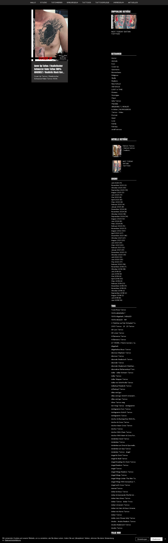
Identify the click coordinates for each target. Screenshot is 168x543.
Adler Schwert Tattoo (125, 373)
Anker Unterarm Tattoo (120, 505)
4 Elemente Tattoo (118, 336)
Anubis (113, 521)
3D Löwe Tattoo (117, 333)
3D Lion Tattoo (117, 330)
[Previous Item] (115, 21)
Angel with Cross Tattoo (120, 485)
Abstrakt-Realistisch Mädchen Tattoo (123, 366)
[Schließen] (165, 539)
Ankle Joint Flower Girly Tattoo (123, 518)
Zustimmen (156, 539)
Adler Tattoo (116, 376)
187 (125, 320)
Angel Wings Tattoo (119, 475)
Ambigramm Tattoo (119, 416)
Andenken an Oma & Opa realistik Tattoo (123, 445)
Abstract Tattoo (117, 356)
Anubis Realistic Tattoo (127, 521)
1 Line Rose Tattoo (118, 310)
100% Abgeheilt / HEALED (121, 316)
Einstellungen (142, 539)
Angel (128, 452)
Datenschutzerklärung (13, 540)
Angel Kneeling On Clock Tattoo (123, 462)
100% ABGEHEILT (118, 313)
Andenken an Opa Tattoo (121, 449)
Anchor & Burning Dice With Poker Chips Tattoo (123, 419)
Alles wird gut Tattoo (119, 399)
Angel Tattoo (116, 468)
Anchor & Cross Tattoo (120, 422)
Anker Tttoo (128, 502)
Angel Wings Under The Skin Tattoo (123, 478)
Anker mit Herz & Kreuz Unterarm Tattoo (123, 508)
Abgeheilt (114, 346)
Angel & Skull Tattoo (119, 459)
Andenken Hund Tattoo (120, 439)
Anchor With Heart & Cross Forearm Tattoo (123, 435)
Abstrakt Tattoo (117, 363)
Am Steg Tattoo (117, 406)
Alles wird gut (116, 392)
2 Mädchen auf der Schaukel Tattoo (123, 323)
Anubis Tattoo (116, 528)
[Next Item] (133, 21)
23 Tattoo (130, 326)
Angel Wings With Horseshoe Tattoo (123, 482)
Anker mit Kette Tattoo (120, 511)
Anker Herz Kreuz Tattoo (120, 498)
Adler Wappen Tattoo (119, 379)
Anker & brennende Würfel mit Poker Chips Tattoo (123, 495)
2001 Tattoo (116, 326)
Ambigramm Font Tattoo (121, 409)
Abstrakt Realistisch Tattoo (121, 359)
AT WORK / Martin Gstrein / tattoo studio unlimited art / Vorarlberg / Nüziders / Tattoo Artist (123, 343)
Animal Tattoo (117, 488)
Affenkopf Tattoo (118, 389)
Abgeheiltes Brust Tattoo (121, 349)
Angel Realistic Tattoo (119, 465)
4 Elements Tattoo (118, 339)
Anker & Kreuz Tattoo (119, 492)
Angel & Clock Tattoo (119, 455)
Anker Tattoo (116, 502)
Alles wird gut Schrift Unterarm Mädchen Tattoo (123, 396)
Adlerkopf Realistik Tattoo (121, 386)
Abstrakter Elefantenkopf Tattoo (123, 369)
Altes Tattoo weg (118, 402)
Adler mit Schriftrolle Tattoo (122, 382)
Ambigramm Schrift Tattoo (121, 412)
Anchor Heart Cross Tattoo (121, 425)
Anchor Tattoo (117, 429)
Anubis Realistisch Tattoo (121, 525)
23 (124, 326)
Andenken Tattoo (118, 442)
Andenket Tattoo (118, 452)
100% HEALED (117, 320)
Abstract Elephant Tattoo (121, 353)
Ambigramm (130, 406)
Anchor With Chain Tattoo (121, 432)
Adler (113, 373)
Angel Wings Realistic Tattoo (122, 472)
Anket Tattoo (116, 515)
